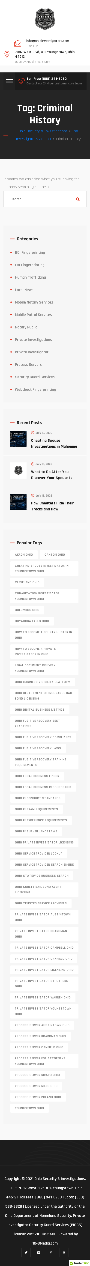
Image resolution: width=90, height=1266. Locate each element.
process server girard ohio (37, 1075)
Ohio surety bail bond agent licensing (38, 889)
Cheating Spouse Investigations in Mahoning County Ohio (54, 446)
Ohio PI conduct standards (38, 798)
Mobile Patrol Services (33, 314)
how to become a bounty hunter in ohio (43, 635)
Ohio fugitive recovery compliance (43, 737)
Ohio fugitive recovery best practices (37, 723)
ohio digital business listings (40, 710)
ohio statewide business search (42, 876)
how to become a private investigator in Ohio (35, 651)
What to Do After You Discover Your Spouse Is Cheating (51, 477)
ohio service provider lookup (39, 854)
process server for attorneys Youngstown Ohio (40, 1061)
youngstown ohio (29, 1108)
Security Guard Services (35, 377)
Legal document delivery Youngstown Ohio (35, 668)
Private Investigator (31, 352)
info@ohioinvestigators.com (47, 41)
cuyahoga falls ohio (32, 621)
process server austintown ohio (42, 1025)
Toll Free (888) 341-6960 (47, 79)
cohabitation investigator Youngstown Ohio (37, 596)
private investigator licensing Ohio (44, 970)
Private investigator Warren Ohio (43, 997)
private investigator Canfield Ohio (44, 959)
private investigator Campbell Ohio (44, 948)
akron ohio (24, 555)
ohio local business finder (37, 776)
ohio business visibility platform (42, 682)
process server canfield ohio (39, 1047)
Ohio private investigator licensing (44, 842)
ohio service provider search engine (44, 865)
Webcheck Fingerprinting (35, 389)
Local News (24, 289)
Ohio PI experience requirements (41, 820)
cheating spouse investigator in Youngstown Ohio (42, 568)
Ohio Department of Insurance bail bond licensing (44, 696)
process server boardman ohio (40, 1036)
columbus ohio (27, 610)
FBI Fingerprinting (30, 265)
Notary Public (26, 327)
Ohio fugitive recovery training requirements (40, 762)
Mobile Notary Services (34, 302)
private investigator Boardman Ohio (41, 934)
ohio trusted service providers (41, 903)
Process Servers (28, 364)
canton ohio (55, 555)
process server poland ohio (38, 1097)
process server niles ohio (36, 1086)
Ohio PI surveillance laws (36, 831)
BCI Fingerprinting (30, 252)
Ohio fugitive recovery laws (38, 748)
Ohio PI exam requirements (36, 809)
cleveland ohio (27, 582)
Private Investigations (33, 339)
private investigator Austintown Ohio (43, 917)
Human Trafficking (30, 277)
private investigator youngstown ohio (43, 1011)
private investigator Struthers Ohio (41, 984)
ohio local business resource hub (43, 787)
